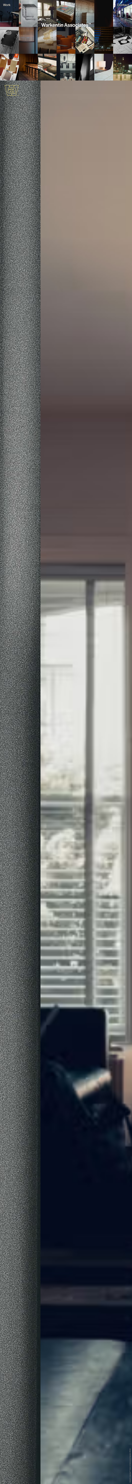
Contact (123, 5)
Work (6, 5)
